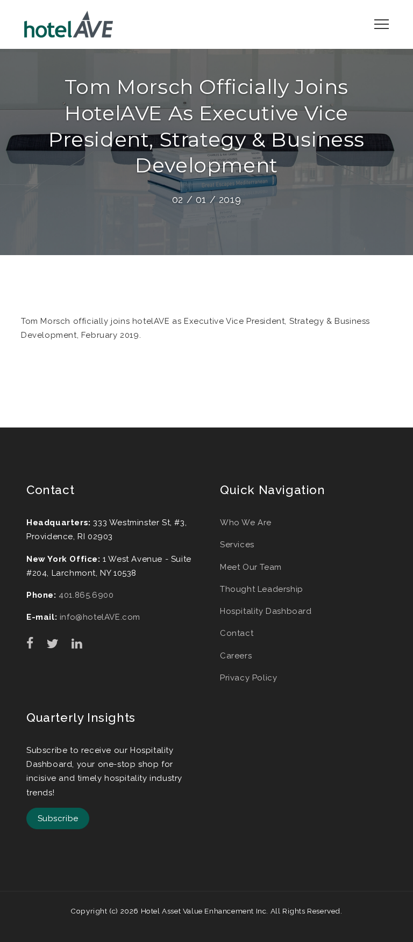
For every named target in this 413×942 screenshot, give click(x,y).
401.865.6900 (86, 595)
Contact (236, 633)
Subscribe (58, 818)
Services (237, 544)
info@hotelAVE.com (100, 617)
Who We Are (246, 522)
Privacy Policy (248, 678)
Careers (236, 656)
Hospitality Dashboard (266, 611)
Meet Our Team (251, 567)
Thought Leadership (261, 589)
